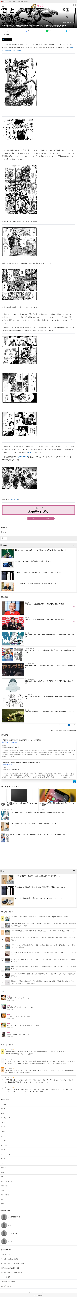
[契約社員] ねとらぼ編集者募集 (10, 1268)
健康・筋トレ (5, 1167)
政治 (2, 1190)
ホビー (3, 1149)
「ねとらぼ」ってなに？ (8, 1254)
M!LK (9, 1225)
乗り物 (3, 1158)
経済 (2, 1199)
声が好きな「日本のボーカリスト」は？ (18, 998)
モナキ (10, 1241)
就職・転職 (4, 1186)
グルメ (3, 1127)
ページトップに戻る (39, 1295)
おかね (3, 1113)
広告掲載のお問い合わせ (8, 1281)
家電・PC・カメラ (6, 1181)
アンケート (4, 991)
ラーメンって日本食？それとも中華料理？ (19, 1016)
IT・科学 (3, 1104)
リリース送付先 (5, 1277)
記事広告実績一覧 (6, 1286)
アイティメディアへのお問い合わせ (11, 1272)
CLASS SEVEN (12, 1233)
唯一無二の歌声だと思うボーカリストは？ (19, 1034)
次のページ (48, 518)
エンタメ (3, 1109)
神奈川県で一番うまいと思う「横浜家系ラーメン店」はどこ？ (25, 1025)
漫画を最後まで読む (38, 511)
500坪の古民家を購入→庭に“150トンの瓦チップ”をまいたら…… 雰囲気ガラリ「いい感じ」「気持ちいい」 (43, 931)
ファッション (5, 1145)
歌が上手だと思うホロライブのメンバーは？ (20, 1007)
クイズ (3, 1122)
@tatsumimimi (23, 457)
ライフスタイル (5, 1154)
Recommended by (63, 725)
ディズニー (4, 1136)
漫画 (4, 532)
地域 (2, 1176)
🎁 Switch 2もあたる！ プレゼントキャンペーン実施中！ (15, 1)
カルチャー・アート (7, 1118)
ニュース (3, 1140)
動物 (2, 1172)
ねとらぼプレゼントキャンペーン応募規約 (13, 1263)
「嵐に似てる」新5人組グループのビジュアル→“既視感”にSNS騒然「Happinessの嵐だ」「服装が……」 (41, 916)
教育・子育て (5, 1195)
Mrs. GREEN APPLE (14, 1217)
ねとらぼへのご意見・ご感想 (9, 1259)
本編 (29, 452)
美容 (2, 1204)
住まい (3, 1163)
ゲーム (3, 1131)
